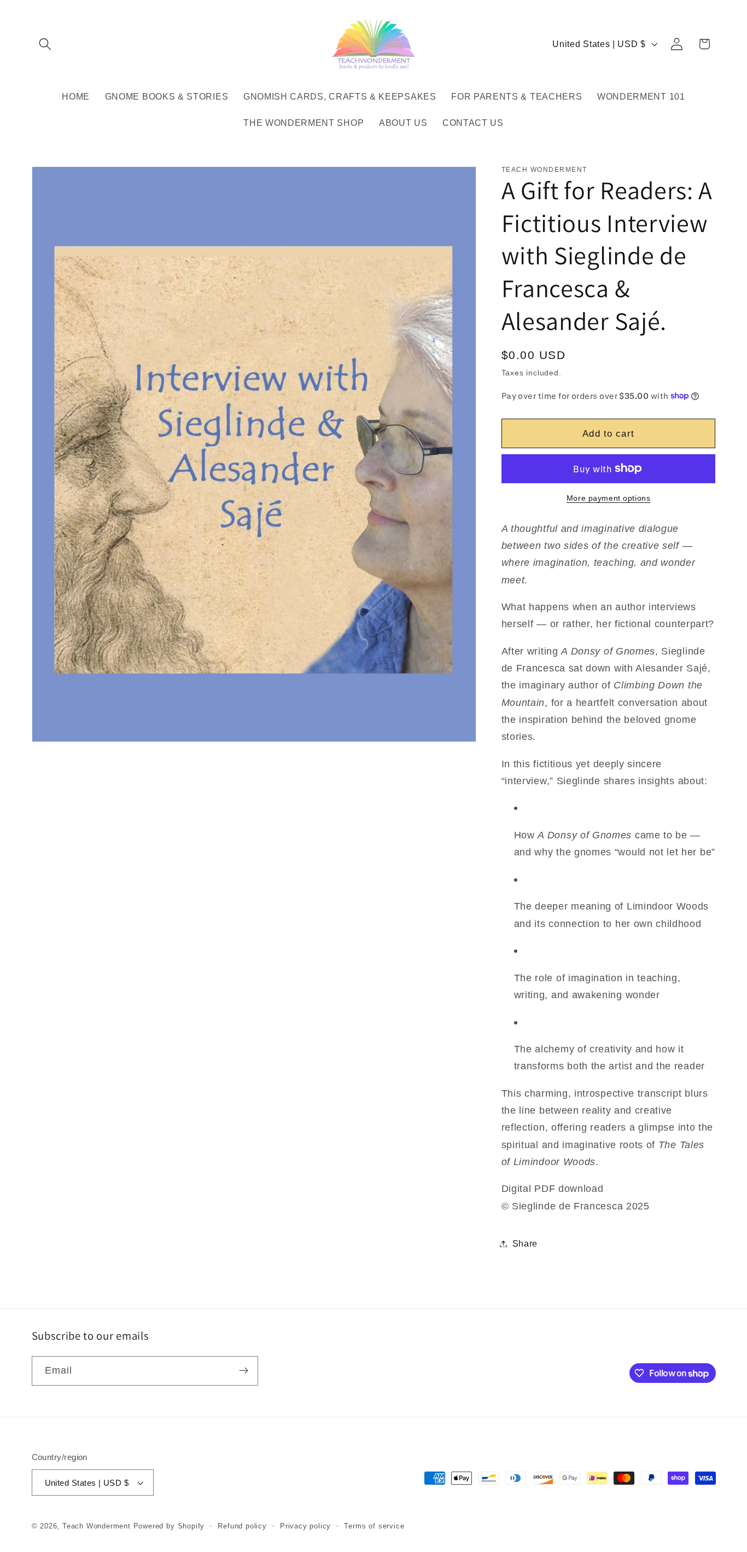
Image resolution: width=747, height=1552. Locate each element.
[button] (46, 44)
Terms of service (374, 1526)
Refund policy (242, 1526)
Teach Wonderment (96, 1526)
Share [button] (525, 1243)
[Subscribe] (244, 1371)
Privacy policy (305, 1526)
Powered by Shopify (169, 1526)
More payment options (609, 498)
